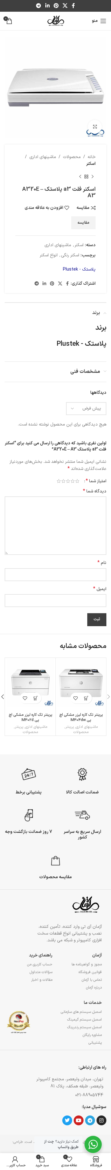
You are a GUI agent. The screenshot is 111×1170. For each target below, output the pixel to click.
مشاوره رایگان (92, 1035)
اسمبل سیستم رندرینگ (84, 1027)
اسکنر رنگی (70, 255)
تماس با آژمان (92, 980)
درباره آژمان (94, 987)
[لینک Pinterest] (55, 6)
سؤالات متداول (41, 972)
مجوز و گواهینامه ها (87, 964)
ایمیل (99, 589)
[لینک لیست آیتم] (68, 1095)
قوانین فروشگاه (90, 972)
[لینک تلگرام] (38, 6)
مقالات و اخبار (41, 980)
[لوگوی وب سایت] (55, 21)
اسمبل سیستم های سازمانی (81, 1012)
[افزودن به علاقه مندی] (75, 698)
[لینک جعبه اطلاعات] (82, 780)
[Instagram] (101, 1120)
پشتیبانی (95, 1043)
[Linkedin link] (47, 6)
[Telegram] (90, 1120)
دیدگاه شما (94, 491)
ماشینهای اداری (42, 157)
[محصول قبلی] (92, 177)
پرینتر (69, 727)
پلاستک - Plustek (79, 269)
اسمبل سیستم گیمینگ (84, 1019)
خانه (92, 157)
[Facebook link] (73, 6)
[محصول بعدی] (80, 177)
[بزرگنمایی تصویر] (95, 127)
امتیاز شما (96, 481)
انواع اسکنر (49, 255)
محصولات (72, 157)
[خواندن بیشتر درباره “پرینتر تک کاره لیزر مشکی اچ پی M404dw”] (86, 698)
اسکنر (91, 164)
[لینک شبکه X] (65, 6)
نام (101, 563)
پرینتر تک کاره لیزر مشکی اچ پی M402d (30, 717)
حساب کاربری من (39, 964)
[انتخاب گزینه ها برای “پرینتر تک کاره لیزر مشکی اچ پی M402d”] (36, 698)
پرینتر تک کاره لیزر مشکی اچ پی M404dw (81, 717)
